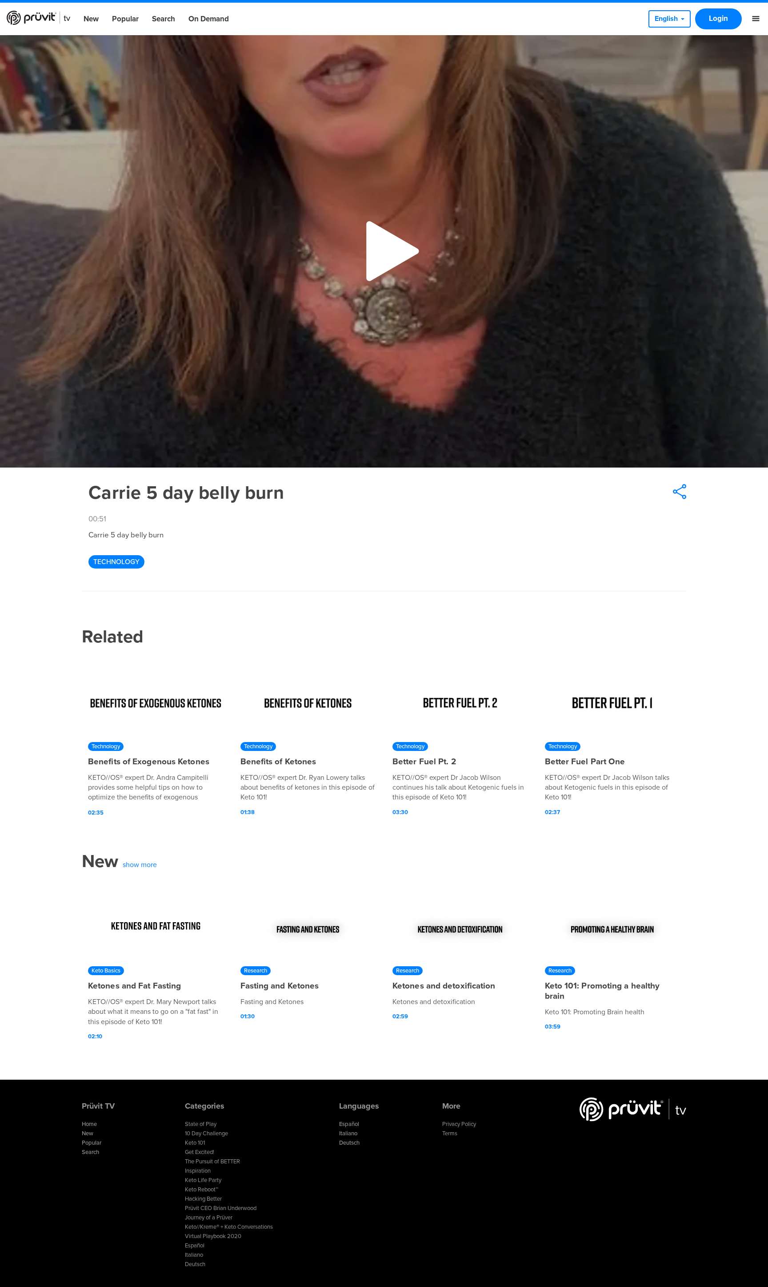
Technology (116, 562)
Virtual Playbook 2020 (213, 1236)
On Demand (208, 19)
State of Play (200, 1124)
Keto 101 (195, 1142)
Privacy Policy (459, 1124)
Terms (449, 1133)
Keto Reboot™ (201, 1189)
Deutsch (195, 1264)
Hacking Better (203, 1198)
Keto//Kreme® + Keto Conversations (229, 1227)
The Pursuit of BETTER (212, 1161)
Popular (125, 19)
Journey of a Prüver (208, 1217)
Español (194, 1245)
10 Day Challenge (206, 1133)
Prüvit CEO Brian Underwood (220, 1208)
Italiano (194, 1255)
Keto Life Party (203, 1180)
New (91, 19)
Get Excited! (199, 1152)
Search (163, 19)
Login (718, 18)
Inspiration (198, 1170)
